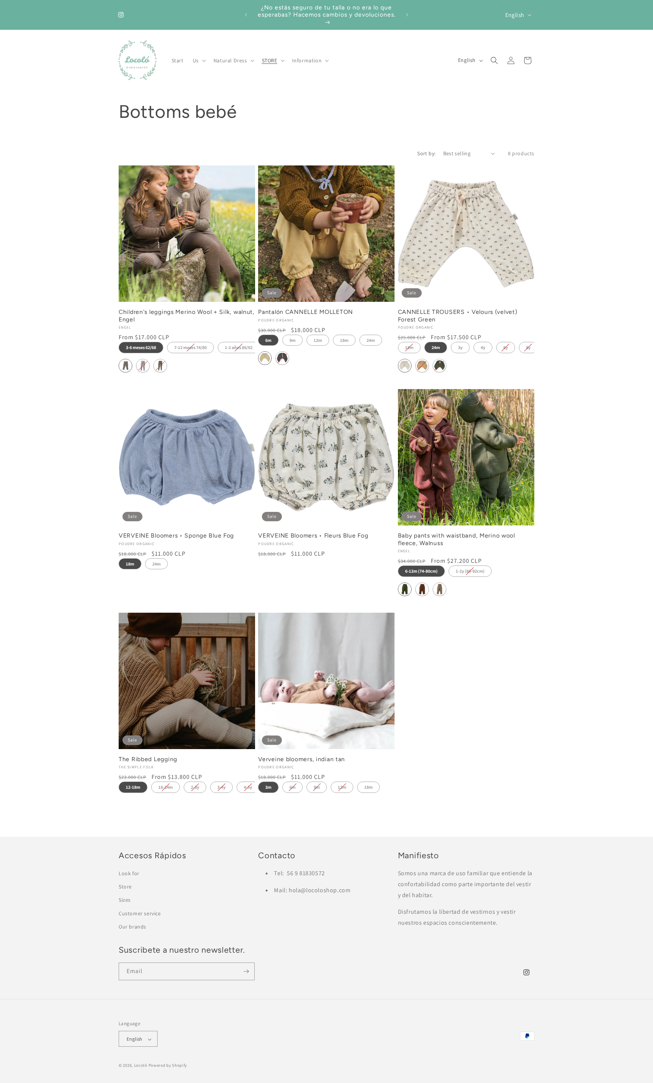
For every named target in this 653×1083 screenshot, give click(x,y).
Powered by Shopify (168, 1065)
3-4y (221, 787)
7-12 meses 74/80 (190, 347)
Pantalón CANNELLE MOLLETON (305, 311)
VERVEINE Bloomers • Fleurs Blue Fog (313, 535)
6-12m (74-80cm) (421, 571)
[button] (198, 60)
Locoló (140, 1065)
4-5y (248, 787)
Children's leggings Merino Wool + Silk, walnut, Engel (187, 315)
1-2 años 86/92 (238, 347)
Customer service (140, 913)
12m (318, 340)
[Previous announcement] (246, 15)
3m (268, 787)
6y (505, 347)
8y (528, 347)
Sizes (125, 900)
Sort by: (426, 153)
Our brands (132, 926)
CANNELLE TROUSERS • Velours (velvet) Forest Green (457, 315)
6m (268, 340)
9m (292, 340)
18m (344, 340)
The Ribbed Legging (148, 759)
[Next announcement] (407, 15)
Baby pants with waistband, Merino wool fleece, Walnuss (456, 539)
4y (483, 347)
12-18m (133, 787)
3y (460, 347)
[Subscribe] (246, 971)
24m (371, 340)
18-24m (165, 787)
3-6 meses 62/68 (141, 347)
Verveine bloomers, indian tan (301, 759)
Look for (129, 873)
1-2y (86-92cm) (470, 571)
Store (125, 886)
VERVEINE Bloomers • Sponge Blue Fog (176, 535)
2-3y (195, 787)
